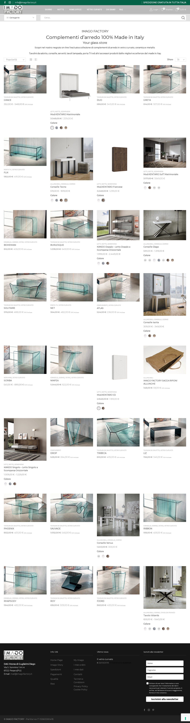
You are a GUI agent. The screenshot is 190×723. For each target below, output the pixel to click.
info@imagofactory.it (25, 2)
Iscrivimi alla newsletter (164, 699)
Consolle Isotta (151, 322)
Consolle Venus (105, 543)
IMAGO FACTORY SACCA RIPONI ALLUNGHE (160, 382)
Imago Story (56, 665)
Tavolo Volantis (151, 615)
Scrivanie (8, 378)
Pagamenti (56, 674)
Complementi (102, 305)
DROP (53, 453)
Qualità (54, 679)
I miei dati (78, 669)
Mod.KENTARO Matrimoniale (65, 114)
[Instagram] (10, 2)
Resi (52, 684)
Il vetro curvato (105, 659)
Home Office (75, 10)
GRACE (7, 100)
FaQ (121, 10)
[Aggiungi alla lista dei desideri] (20, 80)
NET (52, 308)
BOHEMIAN (10, 245)
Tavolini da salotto (12, 97)
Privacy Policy (81, 686)
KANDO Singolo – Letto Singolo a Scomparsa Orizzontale (21, 469)
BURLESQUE (57, 245)
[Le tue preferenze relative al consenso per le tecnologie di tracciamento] (185, 718)
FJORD (100, 601)
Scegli (25, 80)
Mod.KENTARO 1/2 (106, 395)
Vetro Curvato (94, 10)
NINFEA (54, 380)
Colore (53, 123)
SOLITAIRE (9, 308)
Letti (52, 111)
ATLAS (100, 308)
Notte (60, 10)
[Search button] (183, 17)
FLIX (6, 172)
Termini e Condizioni (79, 681)
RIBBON (147, 528)
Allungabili (55, 184)
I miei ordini (79, 665)
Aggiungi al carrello (118, 80)
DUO (99, 100)
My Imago (79, 660)
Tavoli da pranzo (168, 612)
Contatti (78, 674)
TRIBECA (101, 453)
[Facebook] (5, 2)
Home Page (56, 660)
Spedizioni (55, 669)
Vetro (21, 242)
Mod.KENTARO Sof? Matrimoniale (160, 174)
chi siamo (111, 10)
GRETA (147, 100)
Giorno (48, 10)
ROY (52, 601)
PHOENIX (9, 528)
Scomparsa (65, 111)
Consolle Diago (151, 247)
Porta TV (7, 170)
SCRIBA (8, 380)
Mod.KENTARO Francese (109, 187)
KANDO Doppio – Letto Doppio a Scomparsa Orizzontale (113, 248)
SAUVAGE (55, 528)
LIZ (145, 453)
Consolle (65, 184)
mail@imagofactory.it (21, 674)
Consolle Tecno (58, 187)
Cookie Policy (80, 689)
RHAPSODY (10, 601)
